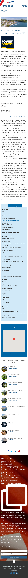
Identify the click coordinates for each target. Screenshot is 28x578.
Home (5, 568)
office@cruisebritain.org (19, 566)
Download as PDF (6, 200)
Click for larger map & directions (14, 354)
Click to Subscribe (14, 557)
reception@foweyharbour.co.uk (10, 220)
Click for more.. (13, 368)
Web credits (20, 568)
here (12, 110)
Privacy (9, 568)
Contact (14, 568)
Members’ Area (14, 570)
